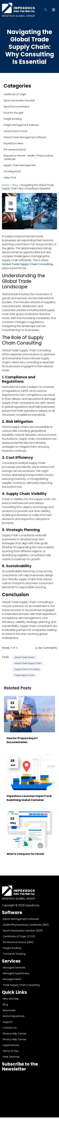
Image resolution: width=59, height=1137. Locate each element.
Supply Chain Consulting (26, 669)
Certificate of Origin (15, 94)
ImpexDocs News (13, 143)
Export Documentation (17, 106)
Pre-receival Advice (15, 149)
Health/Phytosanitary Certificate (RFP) (26, 924)
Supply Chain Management (20, 165)
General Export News (15, 131)
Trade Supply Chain (24, 675)
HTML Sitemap (11, 1056)
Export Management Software (21, 919)
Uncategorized (12, 171)
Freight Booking (13, 119)
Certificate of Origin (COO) (19, 936)
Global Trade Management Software (25, 137)
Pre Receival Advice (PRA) (18, 942)
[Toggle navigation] (53, 9)
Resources (9, 1010)
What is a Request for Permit (25, 854)
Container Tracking (14, 953)
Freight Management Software (21, 125)
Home (6, 185)
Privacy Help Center (14, 1033)
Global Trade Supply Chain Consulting (27, 264)
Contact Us (10, 1027)
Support (7, 1022)
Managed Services (14, 967)
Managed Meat (12, 979)
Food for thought (13, 112)
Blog (15, 185)
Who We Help (11, 998)
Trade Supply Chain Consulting (21, 985)
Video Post (10, 177)
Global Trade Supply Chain (27, 663)
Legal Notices (11, 1045)
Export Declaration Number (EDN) (23, 930)
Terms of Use (11, 1051)
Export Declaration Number (19, 100)
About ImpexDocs (13, 1016)
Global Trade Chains (24, 657)
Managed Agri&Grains (16, 973)
